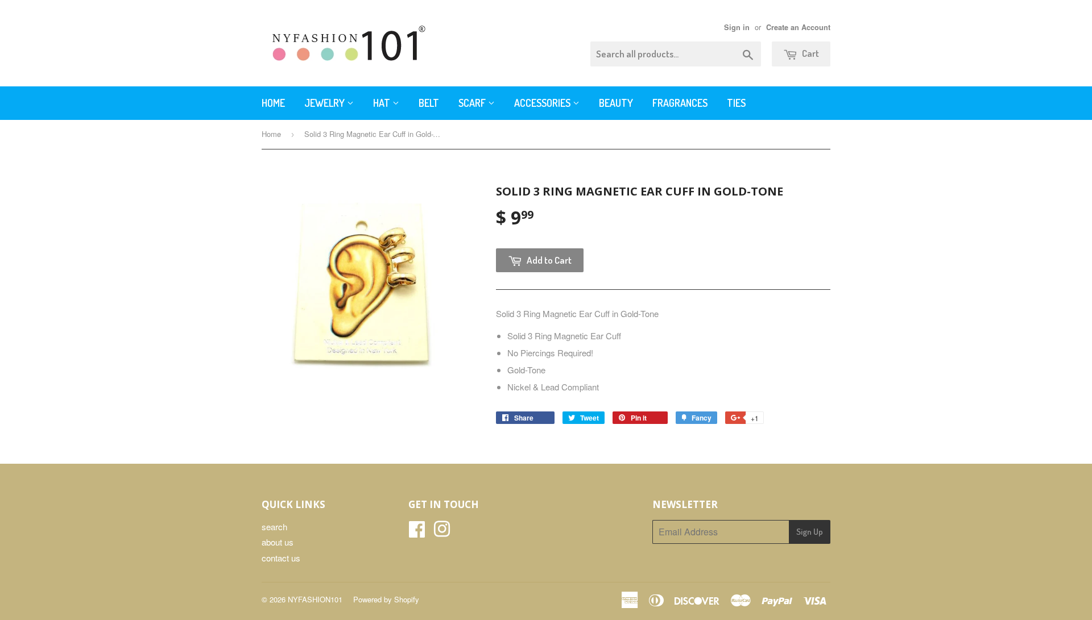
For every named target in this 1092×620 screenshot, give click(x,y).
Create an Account (798, 27)
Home (273, 103)
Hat (382, 103)
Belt (429, 103)
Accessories (543, 103)
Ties (736, 103)
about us (277, 542)
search (274, 526)
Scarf (473, 103)
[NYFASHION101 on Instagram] (441, 532)
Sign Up (809, 531)
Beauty (616, 103)
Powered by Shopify (386, 599)
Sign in (737, 27)
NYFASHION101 (315, 599)
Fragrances (680, 103)
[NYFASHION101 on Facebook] (416, 532)
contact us (281, 558)
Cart (809, 53)
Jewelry (325, 103)
